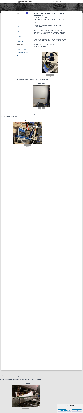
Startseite (57, 1)
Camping (18, 26)
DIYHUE (18, 29)
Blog (53, 1)
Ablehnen (69, 410)
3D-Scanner (19, 21)
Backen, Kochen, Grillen (20, 24)
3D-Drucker (18, 19)
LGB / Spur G (19, 36)
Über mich (61, 1)
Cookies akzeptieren (62, 410)
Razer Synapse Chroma (20, 41)
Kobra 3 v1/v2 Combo (20, 33)
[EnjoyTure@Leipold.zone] (24, 1)
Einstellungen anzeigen (76, 410)
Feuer (18, 31)
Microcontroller (19, 38)
